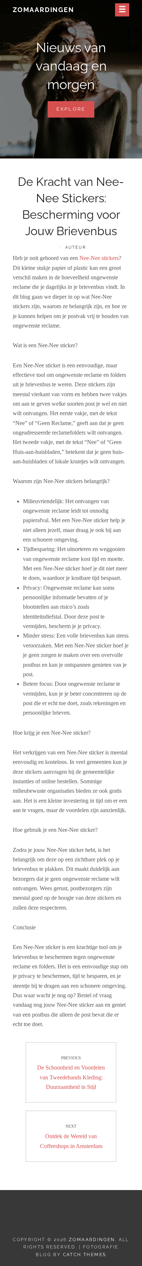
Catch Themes (84, 1254)
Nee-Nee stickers (99, 258)
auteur (75, 247)
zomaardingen (43, 10)
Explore (75, 112)
